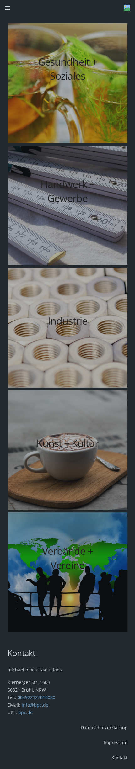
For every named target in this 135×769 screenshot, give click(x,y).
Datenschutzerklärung (104, 727)
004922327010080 (36, 697)
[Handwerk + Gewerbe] (67, 205)
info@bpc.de (34, 705)
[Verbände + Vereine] (67, 572)
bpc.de (25, 712)
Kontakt (119, 758)
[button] (7, 7)
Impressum (115, 742)
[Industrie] (67, 328)
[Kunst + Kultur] (67, 450)
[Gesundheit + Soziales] (67, 83)
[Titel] (127, 8)
